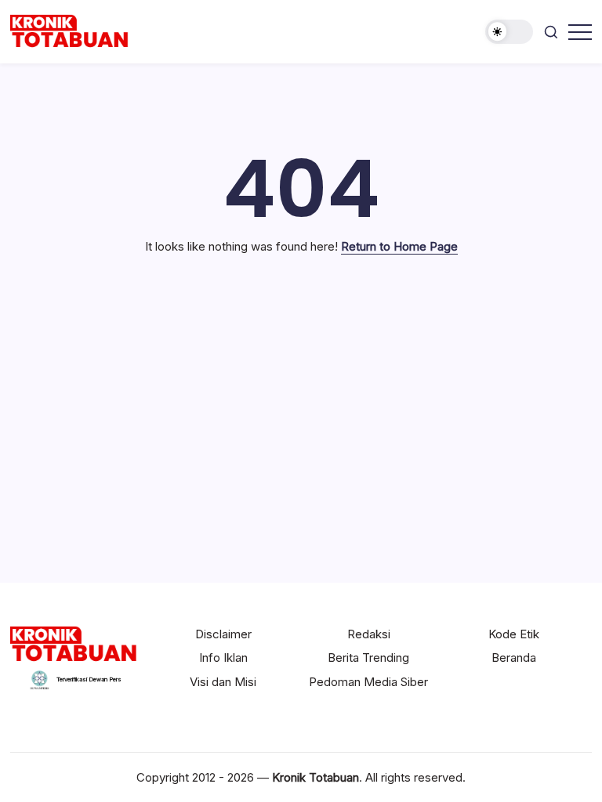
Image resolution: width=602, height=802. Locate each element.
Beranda (513, 657)
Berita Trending (368, 657)
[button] (509, 32)
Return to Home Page (399, 246)
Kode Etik (513, 634)
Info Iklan (223, 657)
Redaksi (368, 634)
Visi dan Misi (223, 681)
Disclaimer (223, 634)
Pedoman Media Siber (368, 681)
